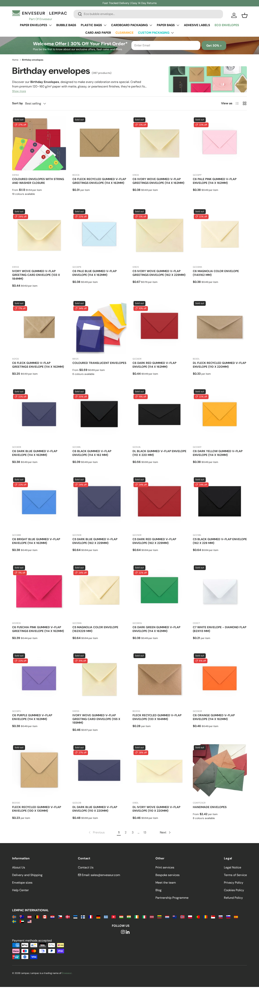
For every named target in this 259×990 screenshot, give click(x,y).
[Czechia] (60, 917)
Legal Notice (232, 867)
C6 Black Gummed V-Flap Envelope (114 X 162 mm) (91, 453)
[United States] (29, 921)
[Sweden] (14, 921)
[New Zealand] (175, 917)
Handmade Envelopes (210, 807)
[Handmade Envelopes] (220, 771)
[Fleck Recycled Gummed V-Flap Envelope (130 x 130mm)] (39, 771)
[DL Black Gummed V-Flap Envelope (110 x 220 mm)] (160, 415)
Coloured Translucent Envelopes (99, 363)
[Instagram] (123, 932)
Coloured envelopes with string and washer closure (38, 181)
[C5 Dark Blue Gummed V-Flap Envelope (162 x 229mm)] (99, 503)
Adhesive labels (197, 25)
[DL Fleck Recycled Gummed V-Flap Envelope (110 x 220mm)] (220, 327)
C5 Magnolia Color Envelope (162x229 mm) (95, 629)
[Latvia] (152, 917)
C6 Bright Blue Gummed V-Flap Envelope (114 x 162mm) (36, 541)
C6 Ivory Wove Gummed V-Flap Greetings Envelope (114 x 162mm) (158, 181)
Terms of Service (235, 875)
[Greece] (106, 917)
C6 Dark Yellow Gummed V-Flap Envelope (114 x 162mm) (218, 453)
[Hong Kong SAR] (113, 917)
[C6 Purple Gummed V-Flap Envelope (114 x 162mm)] (39, 679)
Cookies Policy (234, 890)
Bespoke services (167, 875)
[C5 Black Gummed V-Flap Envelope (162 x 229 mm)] (220, 503)
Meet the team (165, 883)
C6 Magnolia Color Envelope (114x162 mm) (216, 273)
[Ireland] (136, 917)
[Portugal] (198, 917)
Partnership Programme (171, 898)
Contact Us (85, 867)
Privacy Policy (233, 883)
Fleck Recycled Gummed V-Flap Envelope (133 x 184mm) (157, 717)
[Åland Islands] (14, 917)
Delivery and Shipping (27, 875)
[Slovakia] (221, 917)
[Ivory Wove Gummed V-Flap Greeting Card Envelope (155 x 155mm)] (99, 679)
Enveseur (67, 973)
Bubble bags (66, 25)
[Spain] (236, 917)
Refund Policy (233, 898)
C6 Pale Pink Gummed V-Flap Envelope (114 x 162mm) (214, 181)
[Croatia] (52, 917)
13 (145, 832)
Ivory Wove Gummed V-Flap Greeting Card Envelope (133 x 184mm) (36, 275)
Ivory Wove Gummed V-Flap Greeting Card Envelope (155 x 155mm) (96, 719)
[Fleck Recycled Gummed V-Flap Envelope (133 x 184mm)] (160, 679)
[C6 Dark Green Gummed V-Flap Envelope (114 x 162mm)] (160, 591)
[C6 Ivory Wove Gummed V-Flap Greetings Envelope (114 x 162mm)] (160, 143)
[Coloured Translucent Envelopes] (99, 327)
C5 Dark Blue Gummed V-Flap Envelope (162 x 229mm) (94, 541)
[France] (91, 917)
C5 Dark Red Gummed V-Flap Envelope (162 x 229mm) (154, 541)
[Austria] (29, 917)
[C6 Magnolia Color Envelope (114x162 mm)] (220, 235)
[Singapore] (213, 917)
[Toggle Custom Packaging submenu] (172, 32)
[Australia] (22, 917)
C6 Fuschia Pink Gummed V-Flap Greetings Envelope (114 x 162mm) (38, 629)
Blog (158, 890)
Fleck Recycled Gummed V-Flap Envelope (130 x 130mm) (36, 809)
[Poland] (190, 917)
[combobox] (148, 14)
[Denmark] (68, 917)
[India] (129, 917)
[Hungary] (121, 917)
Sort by (17, 103)
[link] (96, 832)
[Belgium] (37, 917)
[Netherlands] (167, 917)
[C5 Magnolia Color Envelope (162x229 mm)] (99, 591)
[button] (244, 15)
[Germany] (98, 917)
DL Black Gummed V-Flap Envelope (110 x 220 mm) (159, 453)
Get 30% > (214, 46)
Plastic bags (91, 25)
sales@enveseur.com (105, 875)
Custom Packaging (153, 33)
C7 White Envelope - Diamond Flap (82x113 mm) (219, 629)
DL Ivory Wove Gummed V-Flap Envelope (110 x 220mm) (156, 809)
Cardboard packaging (129, 25)
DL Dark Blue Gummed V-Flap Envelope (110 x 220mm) (94, 809)
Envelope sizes (22, 883)
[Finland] (83, 917)
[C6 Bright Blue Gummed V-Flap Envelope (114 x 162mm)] (39, 503)
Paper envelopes (33, 25)
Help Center (20, 890)
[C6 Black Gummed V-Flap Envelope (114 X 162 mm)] (99, 415)
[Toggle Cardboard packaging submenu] (150, 25)
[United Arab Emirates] (22, 921)
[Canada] (45, 917)
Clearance (124, 33)
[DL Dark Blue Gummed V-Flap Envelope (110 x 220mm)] (99, 771)
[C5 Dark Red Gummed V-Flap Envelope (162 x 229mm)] (160, 503)
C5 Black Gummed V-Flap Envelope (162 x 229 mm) (220, 541)
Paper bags (166, 25)
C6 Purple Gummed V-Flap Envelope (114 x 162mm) (32, 717)
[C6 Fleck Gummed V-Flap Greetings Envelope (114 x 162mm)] (39, 327)
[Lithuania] (159, 917)
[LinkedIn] (128, 932)
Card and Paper (98, 33)
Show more (19, 91)
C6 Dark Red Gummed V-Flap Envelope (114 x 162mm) (154, 365)
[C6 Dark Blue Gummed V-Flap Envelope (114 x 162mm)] (39, 415)
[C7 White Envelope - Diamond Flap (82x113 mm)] (220, 591)
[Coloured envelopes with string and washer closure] (39, 143)
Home (15, 59)
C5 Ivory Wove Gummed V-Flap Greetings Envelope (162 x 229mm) (159, 273)
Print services (164, 867)
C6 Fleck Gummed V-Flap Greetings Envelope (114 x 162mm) (38, 365)
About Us (18, 867)
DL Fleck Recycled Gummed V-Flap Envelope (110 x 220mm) (219, 365)
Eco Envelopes (227, 25)
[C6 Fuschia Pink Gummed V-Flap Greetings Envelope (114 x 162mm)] (39, 591)
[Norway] (182, 917)
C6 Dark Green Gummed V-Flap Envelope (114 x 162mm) (156, 629)
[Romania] (205, 917)
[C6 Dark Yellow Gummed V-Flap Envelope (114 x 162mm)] (220, 415)
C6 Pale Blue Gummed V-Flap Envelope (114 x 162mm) (94, 273)
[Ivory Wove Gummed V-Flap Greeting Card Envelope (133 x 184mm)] (39, 235)
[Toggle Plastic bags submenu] (105, 25)
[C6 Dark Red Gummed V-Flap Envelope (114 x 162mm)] (160, 327)
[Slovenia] (228, 917)
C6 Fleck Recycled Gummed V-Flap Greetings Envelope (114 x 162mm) (99, 181)
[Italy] (144, 917)
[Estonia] (75, 917)
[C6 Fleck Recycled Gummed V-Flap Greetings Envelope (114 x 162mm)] (99, 143)
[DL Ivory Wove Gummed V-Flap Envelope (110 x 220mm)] (160, 771)
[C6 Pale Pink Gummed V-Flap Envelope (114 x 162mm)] (220, 143)
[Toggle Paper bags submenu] (178, 25)
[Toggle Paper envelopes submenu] (50, 25)
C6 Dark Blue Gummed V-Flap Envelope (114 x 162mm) (34, 453)
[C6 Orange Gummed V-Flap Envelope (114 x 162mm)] (220, 679)
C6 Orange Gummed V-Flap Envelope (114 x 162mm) (214, 717)
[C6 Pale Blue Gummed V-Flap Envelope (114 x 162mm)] (99, 235)
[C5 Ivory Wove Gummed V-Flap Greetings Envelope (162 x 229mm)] (160, 235)
